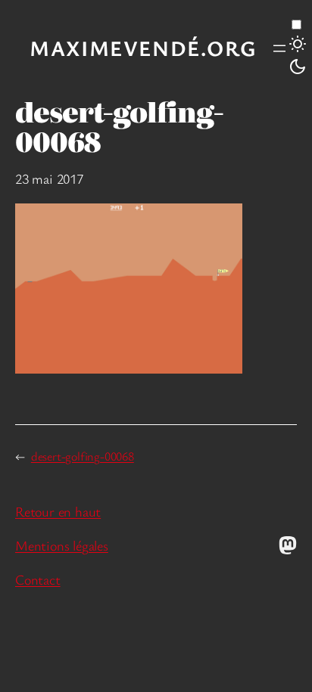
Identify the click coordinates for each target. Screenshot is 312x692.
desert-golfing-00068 (82, 456)
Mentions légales (61, 545)
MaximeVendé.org (143, 47)
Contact (38, 579)
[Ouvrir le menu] (279, 48)
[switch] (296, 24)
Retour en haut (58, 511)
